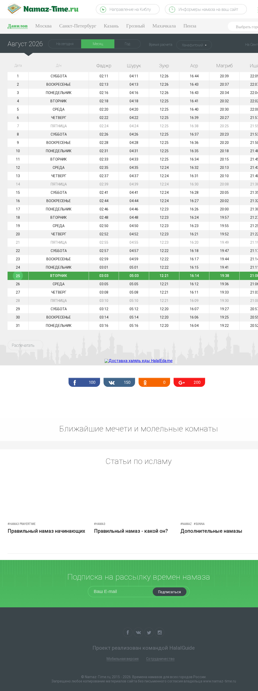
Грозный (135, 25)
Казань (111, 25)
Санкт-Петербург (77, 25)
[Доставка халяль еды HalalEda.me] (139, 360)
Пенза (189, 25)
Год (127, 44)
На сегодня (65, 44)
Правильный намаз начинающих (46, 531)
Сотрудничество (160, 659)
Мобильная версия (123, 659)
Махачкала (164, 25)
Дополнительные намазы (211, 531)
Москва (43, 25)
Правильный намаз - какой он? (131, 531)
